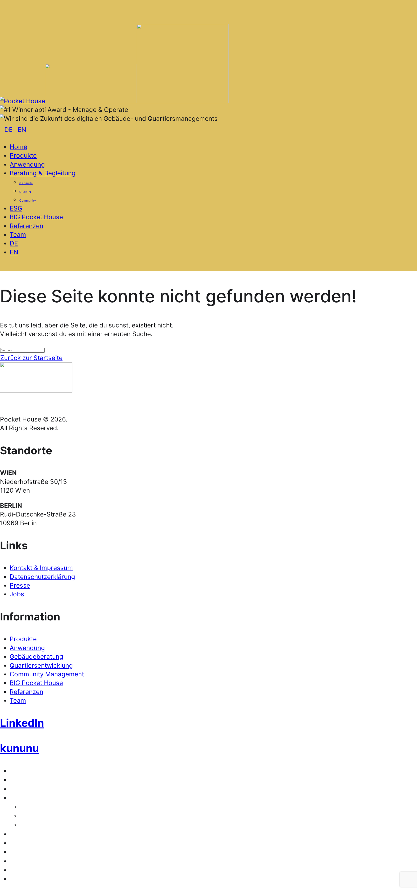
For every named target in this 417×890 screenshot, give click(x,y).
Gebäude (28, 807)
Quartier (27, 816)
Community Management (47, 674)
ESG (14, 834)
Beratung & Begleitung (33, 798)
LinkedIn (22, 722)
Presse (20, 585)
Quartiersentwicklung (41, 665)
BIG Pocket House (36, 682)
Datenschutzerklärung (42, 576)
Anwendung (27, 648)
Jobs (17, 594)
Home (16, 771)
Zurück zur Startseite (31, 357)
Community (31, 825)
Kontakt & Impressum (41, 567)
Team (18, 700)
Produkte (23, 639)
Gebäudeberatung (36, 656)
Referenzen (26, 691)
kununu (19, 748)
